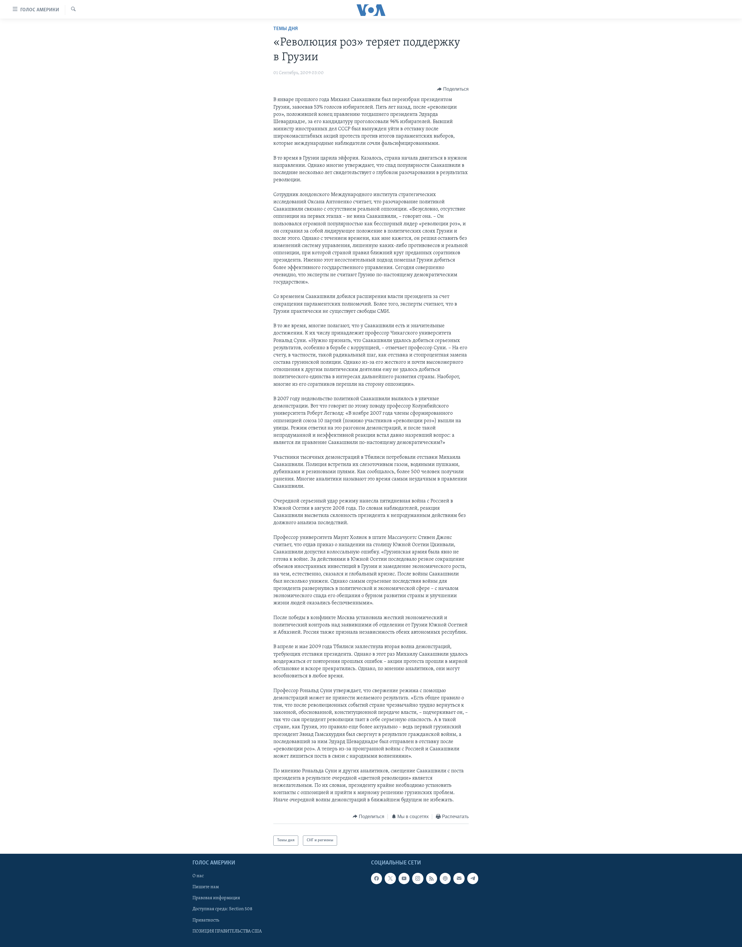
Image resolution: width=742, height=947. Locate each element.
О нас (198, 876)
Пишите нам (205, 887)
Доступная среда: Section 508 (222, 909)
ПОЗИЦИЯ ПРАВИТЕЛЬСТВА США (227, 931)
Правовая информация (216, 898)
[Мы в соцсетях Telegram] (472, 878)
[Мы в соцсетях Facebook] (376, 878)
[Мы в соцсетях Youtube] (404, 878)
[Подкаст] (445, 878)
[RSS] (431, 878)
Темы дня (285, 29)
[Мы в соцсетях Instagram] (417, 878)
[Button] (453, 89)
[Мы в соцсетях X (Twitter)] (390, 878)
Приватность (205, 920)
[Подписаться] (458, 878)
